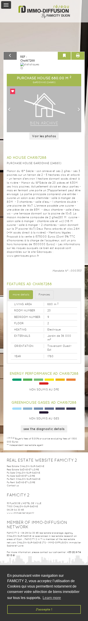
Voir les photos (44, 136)
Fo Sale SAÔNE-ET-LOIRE (21, 476)
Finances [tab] (44, 294)
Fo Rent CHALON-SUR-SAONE (23, 479)
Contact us (13, 485)
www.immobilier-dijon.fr (20, 513)
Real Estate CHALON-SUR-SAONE (25, 466)
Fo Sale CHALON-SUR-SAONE (23, 472)
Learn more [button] (52, 598)
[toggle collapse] (6, 5)
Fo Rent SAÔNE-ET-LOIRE (21, 482)
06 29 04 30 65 (15, 510)
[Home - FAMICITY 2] (44, 8)
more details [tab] (21, 294)
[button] (9, 109)
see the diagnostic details (44, 429)
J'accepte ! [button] (44, 609)
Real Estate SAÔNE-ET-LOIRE (23, 469)
